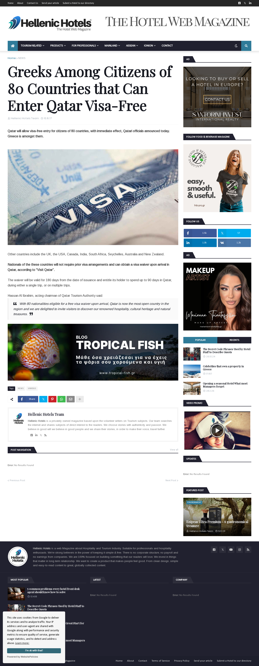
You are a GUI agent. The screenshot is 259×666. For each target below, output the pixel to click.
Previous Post (17, 480)
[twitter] (41, 435)
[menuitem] (13, 46)
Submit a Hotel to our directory (78, 3)
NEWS (21, 58)
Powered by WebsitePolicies (22, 656)
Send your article (50, 3)
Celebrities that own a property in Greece (223, 368)
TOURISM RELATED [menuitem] (31, 45)
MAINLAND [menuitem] (111, 45)
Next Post (171, 480)
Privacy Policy (181, 661)
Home (11, 3)
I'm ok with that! (34, 650)
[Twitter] (43, 399)
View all (174, 450)
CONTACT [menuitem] (167, 45)
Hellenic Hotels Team (46, 414)
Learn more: (22, 643)
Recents (234, 340)
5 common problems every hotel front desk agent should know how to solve (53, 590)
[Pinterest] (52, 399)
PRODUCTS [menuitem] (56, 45)
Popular (200, 340)
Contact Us (32, 3)
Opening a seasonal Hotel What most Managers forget (225, 385)
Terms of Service (161, 661)
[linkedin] (36, 435)
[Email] (71, 399)
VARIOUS (32, 388)
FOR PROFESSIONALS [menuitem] (84, 45)
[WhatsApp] (61, 399)
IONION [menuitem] (148, 45)
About (20, 3)
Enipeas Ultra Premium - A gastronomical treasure (217, 523)
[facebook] (32, 435)
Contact (142, 661)
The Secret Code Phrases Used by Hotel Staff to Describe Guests (226, 350)
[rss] (45, 435)
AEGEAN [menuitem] (130, 45)
